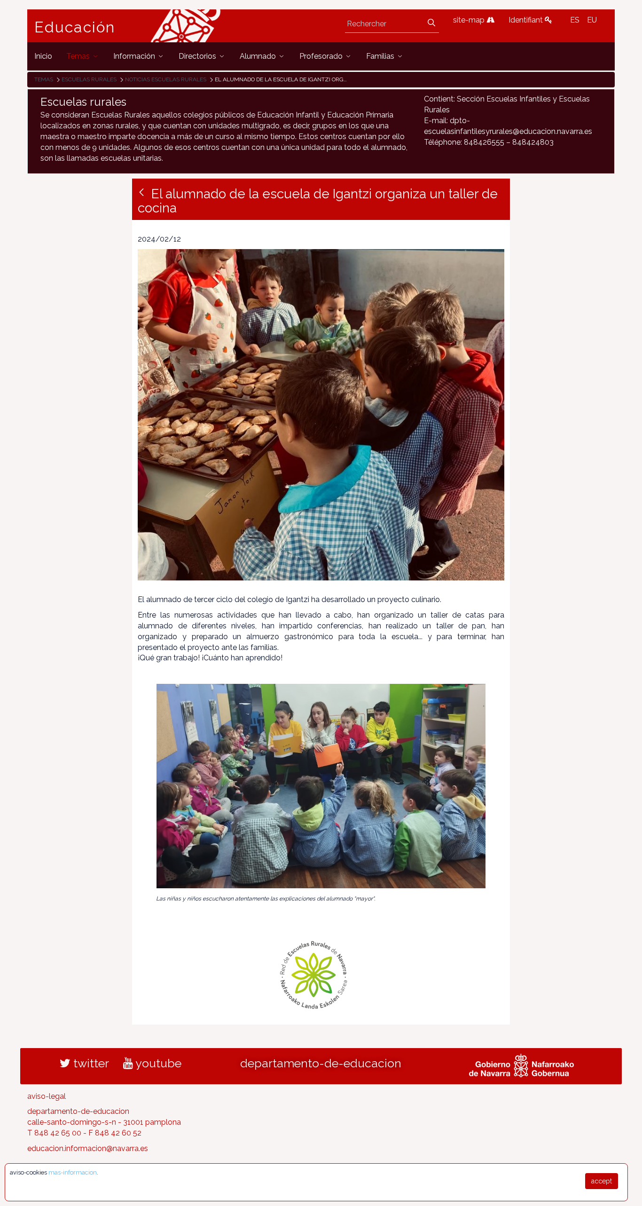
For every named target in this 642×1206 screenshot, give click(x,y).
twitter (89, 1063)
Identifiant (527, 20)
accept (601, 1181)
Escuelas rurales (89, 79)
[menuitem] (43, 56)
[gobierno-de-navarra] (521, 1064)
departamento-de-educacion (320, 1063)
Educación (74, 27)
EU (592, 20)
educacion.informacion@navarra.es (87, 1148)
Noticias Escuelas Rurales (165, 79)
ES (574, 20)
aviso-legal (46, 1096)
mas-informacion (72, 1172)
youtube (157, 1063)
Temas (43, 79)
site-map (469, 20)
